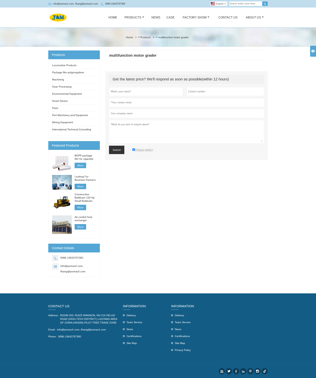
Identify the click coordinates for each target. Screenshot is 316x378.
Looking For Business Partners (85, 178)
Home (112, 17)
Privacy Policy (183, 350)
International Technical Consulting (71, 129)
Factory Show (195, 17)
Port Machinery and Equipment (70, 115)
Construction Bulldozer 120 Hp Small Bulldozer (85, 197)
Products (133, 17)
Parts (55, 108)
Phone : (52, 336)
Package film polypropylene (68, 72)
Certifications (134, 336)
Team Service (134, 322)
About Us (253, 17)
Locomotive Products (64, 65)
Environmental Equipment (67, 93)
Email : (52, 329)
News (155, 17)
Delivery (131, 315)
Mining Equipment (62, 122)
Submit (117, 149)
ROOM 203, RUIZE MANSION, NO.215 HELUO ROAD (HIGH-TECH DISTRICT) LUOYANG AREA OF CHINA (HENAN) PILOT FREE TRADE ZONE (88, 319)
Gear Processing (62, 86)
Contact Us (228, 17)
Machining (58, 79)
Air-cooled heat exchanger (83, 219)
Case (170, 17)
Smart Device (60, 100)
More (80, 165)
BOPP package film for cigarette (84, 157)
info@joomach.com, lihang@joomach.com (75, 3)
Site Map (132, 343)
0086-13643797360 (115, 3)
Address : (53, 315)
